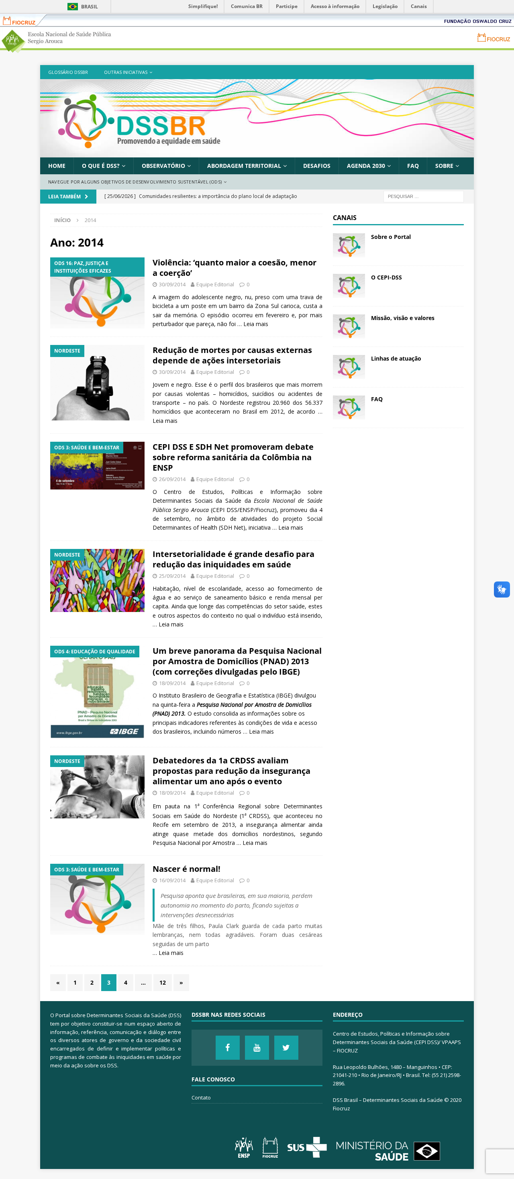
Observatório (163, 165)
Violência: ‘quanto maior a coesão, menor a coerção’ (234, 267)
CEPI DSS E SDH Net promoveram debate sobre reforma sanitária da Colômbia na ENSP (233, 457)
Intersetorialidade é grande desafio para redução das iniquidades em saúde (233, 559)
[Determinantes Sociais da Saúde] (257, 152)
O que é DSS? (101, 165)
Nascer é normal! (186, 868)
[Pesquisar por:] (423, 196)
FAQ (413, 165)
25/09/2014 (172, 575)
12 (162, 982)
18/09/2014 (172, 683)
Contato (201, 1097)
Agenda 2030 (366, 165)
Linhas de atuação (396, 358)
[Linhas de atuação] (349, 367)
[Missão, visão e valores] (349, 326)
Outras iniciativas (125, 72)
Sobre (444, 165)
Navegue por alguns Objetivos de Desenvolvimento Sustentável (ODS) (135, 182)
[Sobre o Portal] (349, 245)
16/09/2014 (172, 880)
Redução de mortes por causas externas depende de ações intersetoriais (232, 355)
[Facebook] (228, 1048)
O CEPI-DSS (386, 277)
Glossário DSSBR (68, 72)
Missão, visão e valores (402, 318)
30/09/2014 (172, 284)
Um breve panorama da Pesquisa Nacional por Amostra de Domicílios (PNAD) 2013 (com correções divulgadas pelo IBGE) (237, 661)
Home (56, 165)
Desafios (316, 165)
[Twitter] (286, 1048)
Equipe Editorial (215, 284)
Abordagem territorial (244, 165)
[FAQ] (349, 408)
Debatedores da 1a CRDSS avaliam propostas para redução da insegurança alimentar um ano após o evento (231, 771)
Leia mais (255, 324)
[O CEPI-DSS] (349, 286)
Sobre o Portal (391, 237)
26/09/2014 (172, 479)
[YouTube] (257, 1048)
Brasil (89, 6)
